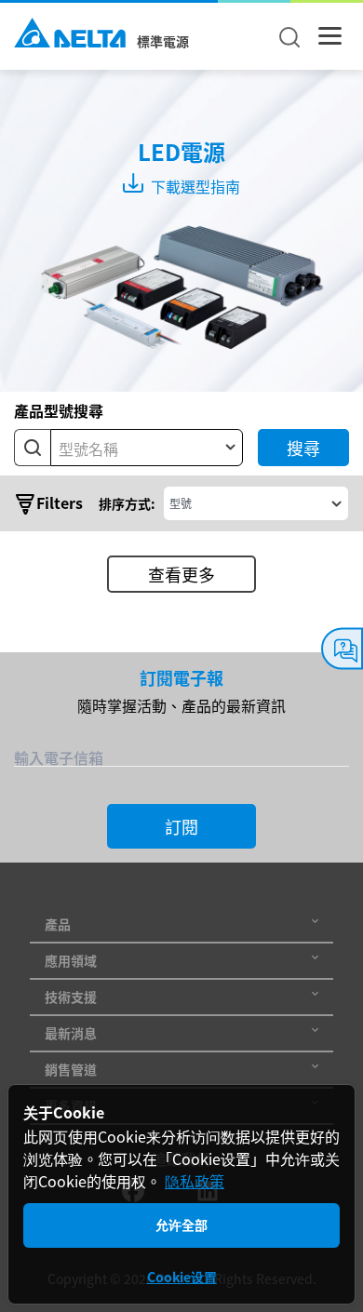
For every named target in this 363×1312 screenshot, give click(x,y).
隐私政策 (194, 1181)
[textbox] (146, 448)
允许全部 (181, 1224)
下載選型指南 (193, 186)
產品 (58, 924)
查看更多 (181, 574)
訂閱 (181, 826)
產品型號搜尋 (58, 410)
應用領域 (71, 960)
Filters (59, 502)
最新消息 (71, 1033)
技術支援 (71, 996)
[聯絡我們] (342, 649)
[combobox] (146, 447)
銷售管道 (71, 1069)
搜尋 (303, 447)
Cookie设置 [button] (182, 1276)
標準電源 (163, 41)
